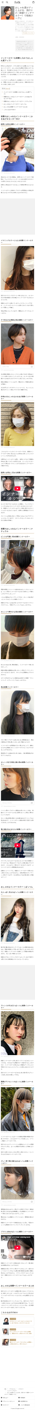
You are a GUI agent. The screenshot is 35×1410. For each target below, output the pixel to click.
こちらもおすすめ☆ (10, 109)
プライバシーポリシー (9, 1401)
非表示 (8, 88)
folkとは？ (5, 1397)
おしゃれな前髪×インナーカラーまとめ (15, 107)
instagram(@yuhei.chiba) (9, 369)
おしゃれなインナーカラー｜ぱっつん (15, 104)
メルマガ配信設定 (25, 1405)
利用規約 (22, 1397)
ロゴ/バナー (6, 1405)
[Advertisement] (17, 216)
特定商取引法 (23, 1401)
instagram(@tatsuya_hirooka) (10, 806)
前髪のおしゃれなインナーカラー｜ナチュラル (18, 101)
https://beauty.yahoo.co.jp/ (9, 172)
